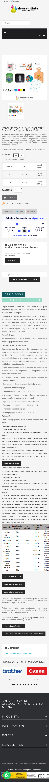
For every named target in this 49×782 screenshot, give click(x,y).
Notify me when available (24, 280)
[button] (24, 18)
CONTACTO (6, 2)
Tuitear (20, 211)
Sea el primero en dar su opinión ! (18, 654)
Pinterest (32, 211)
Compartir (8, 211)
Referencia (30, 149)
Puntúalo (12, 260)
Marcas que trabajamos (24, 661)
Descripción (13, 294)
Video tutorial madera (12, 577)
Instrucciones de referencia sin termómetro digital (23, 634)
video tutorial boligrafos (13, 584)
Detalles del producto (22, 300)
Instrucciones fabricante (13, 626)
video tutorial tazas (11, 463)
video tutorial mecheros (13, 592)
